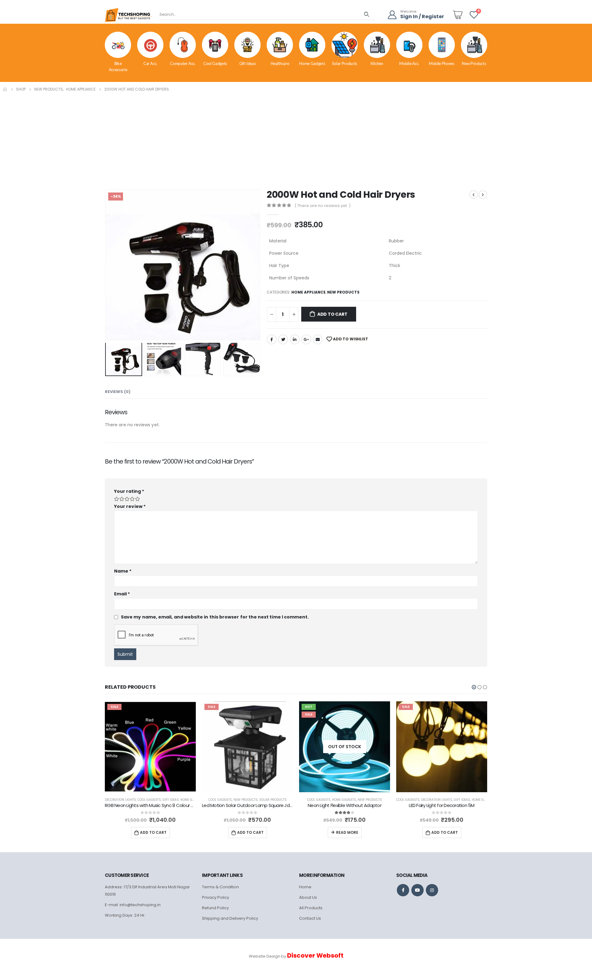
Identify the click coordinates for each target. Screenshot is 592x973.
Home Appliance (308, 292)
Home (305, 887)
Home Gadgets (312, 63)
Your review (130, 506)
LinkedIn (295, 339)
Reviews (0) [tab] (117, 392)
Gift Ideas (247, 63)
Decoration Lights (339, 799)
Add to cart (332, 314)
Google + (306, 339)
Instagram (432, 890)
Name (122, 571)
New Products (474, 63)
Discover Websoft (315, 955)
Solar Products (344, 63)
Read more (250, 832)
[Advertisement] (296, 139)
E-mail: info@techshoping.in (133, 905)
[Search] (367, 14)
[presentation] (106, 264)
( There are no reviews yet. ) (322, 206)
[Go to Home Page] (5, 89)
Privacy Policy (215, 897)
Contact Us (310, 918)
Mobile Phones (441, 63)
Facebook (272, 339)
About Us (308, 897)
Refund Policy (215, 908)
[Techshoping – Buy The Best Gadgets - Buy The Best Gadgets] (129, 17)
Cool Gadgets (215, 63)
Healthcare (280, 63)
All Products (311, 908)
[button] (474, 687)
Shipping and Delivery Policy (230, 918)
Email (318, 339)
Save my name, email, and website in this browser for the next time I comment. (215, 617)
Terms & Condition (220, 887)
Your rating (129, 491)
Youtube (417, 890)
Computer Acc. (182, 63)
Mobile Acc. (409, 63)
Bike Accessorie (118, 66)
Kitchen (377, 63)
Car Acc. (150, 63)
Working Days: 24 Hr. (125, 915)
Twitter (283, 339)
